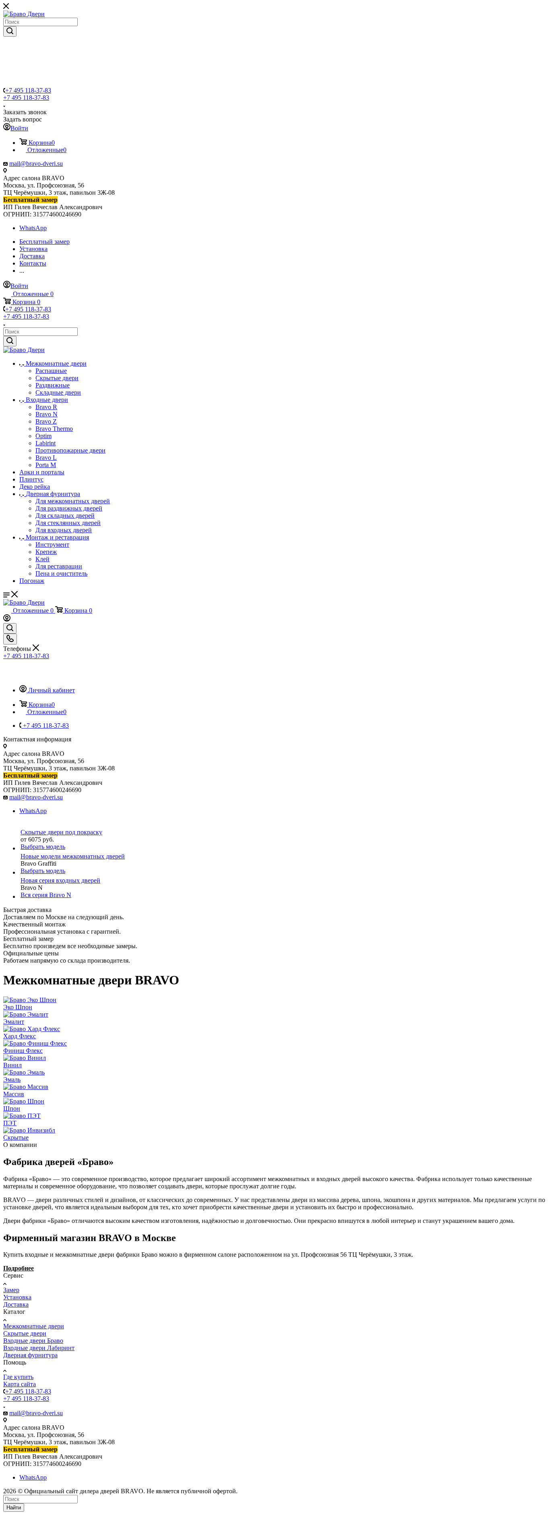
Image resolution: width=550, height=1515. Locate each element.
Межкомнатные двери (33, 1326)
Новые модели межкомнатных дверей (73, 856)
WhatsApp (33, 227)
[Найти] (10, 31)
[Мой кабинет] (6, 619)
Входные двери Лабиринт (38, 1347)
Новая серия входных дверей (60, 880)
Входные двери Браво (33, 1340)
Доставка (16, 1304)
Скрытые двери (24, 1333)
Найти (13, 1508)
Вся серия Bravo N (46, 894)
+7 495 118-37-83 (28, 90)
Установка (17, 1297)
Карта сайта (19, 1384)
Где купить (18, 1376)
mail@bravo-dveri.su (36, 163)
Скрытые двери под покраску (61, 832)
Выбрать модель (43, 846)
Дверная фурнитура (30, 1355)
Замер (11, 1290)
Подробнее (18, 1268)
